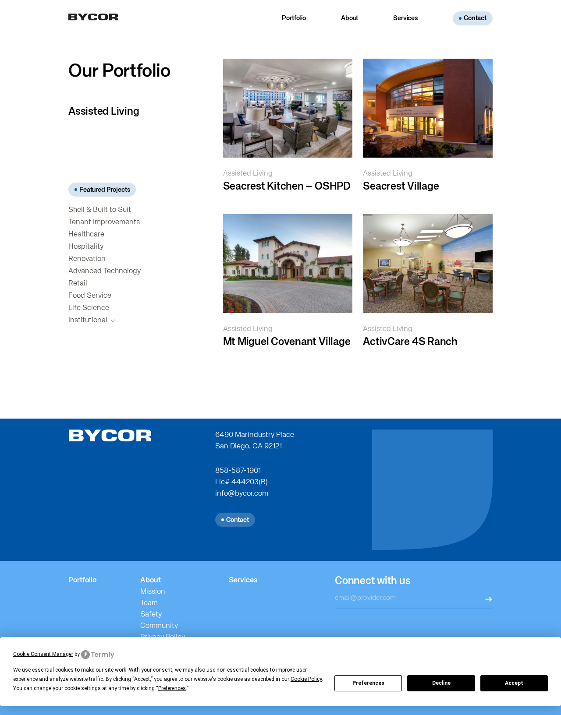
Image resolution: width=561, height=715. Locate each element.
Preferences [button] (172, 688)
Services (405, 18)
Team (149, 603)
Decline (441, 683)
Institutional (87, 320)
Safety (151, 614)
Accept (514, 683)
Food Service (89, 295)
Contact (475, 18)
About (349, 18)
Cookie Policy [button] (306, 679)
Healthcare (86, 234)
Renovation (87, 259)
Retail (77, 283)
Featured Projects (104, 190)
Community (159, 626)
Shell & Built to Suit (99, 210)
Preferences (368, 683)
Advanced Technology (104, 271)
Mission (152, 591)
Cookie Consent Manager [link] (43, 654)
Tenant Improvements (104, 222)
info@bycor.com (241, 493)
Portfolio (294, 18)
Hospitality (85, 246)
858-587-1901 (238, 471)
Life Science (88, 308)
